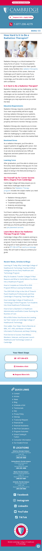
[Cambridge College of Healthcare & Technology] (21, 10)
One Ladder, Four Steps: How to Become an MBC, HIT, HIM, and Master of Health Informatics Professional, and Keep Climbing (20, 328)
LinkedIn (23, 506)
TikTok (23, 517)
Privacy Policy (19, 414)
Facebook (22, 494)
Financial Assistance (21, 426)
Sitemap (17, 417)
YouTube (23, 511)
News (16, 399)
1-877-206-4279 (23, 24)
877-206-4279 (15, 247)
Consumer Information (22, 440)
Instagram (23, 500)
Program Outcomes (21, 431)
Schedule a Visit (22, 366)
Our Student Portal (21, 443)
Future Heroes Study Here (21, 2)
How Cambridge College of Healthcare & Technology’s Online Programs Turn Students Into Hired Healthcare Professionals (21, 302)
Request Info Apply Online (23, 17)
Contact (17, 393)
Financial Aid (18, 423)
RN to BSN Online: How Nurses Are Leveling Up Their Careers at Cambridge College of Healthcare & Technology (20, 320)
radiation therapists (30, 69)
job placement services (15, 227)
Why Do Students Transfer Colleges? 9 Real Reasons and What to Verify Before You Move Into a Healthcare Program (20, 279)
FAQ (15, 411)
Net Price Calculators (21, 429)
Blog (15, 402)
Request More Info (22, 374)
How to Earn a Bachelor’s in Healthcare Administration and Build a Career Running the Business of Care (21, 311)
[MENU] (39, 30)
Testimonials (18, 408)
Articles (16, 396)
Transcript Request (21, 420)
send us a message (29, 247)
